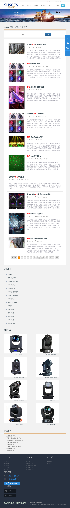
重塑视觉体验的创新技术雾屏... (14, 440)
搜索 (48, 34)
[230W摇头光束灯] (51, 413)
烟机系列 (10, 306)
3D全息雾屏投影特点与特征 (13, 446)
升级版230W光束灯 (19, 424)
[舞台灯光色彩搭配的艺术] (17, 97)
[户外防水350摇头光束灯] (51, 390)
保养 (28, 179)
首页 (23, 5)
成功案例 (36, 5)
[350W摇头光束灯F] (19, 343)
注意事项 (45, 66)
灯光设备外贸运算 (35, 214)
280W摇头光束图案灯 (19, 401)
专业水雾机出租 (10, 448)
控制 (47, 159)
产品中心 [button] (43, 5)
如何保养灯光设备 (16, 177)
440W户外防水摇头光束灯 (51, 377)
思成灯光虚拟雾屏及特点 (13, 442)
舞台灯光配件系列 (12, 302)
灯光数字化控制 (34, 156)
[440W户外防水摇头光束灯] (51, 367)
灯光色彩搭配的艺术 (35, 87)
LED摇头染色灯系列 (13, 281)
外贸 (47, 216)
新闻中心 (51, 5)
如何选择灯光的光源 (35, 113)
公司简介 (29, 5)
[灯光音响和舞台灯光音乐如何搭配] (17, 201)
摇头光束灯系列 (12, 278)
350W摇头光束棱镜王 (51, 354)
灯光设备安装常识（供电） (38, 238)
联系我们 (58, 5)
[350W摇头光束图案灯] (19, 367)
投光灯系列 (11, 320)
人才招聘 (6, 467)
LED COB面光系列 (13, 295)
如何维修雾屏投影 (11, 436)
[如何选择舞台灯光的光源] (17, 122)
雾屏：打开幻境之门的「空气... (14, 438)
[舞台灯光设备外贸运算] (17, 223)
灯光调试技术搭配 (35, 137)
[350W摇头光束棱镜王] (51, 343)
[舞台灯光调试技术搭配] (17, 141)
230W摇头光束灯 (51, 424)
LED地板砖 (11, 299)
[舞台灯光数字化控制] (17, 163)
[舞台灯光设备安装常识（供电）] (17, 242)
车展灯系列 (11, 309)
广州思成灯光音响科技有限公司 (40, 504)
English (63, 1)
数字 (44, 159)
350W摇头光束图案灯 (19, 377)
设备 (25, 179)
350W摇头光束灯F (19, 354)
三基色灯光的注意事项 (36, 44)
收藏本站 (50, 1)
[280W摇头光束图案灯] (19, 390)
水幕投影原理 (10, 450)
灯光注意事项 (33, 63)
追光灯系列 (11, 313)
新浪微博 (11, 495)
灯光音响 (39, 197)
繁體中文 (57, 1)
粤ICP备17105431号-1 (60, 504)
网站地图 (49, 461)
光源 (44, 116)
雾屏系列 (10, 274)
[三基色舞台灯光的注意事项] (17, 48)
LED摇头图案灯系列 (13, 292)
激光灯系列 (11, 316)
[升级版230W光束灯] (19, 413)
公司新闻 (6, 465)
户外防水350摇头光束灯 (51, 401)
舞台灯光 (40, 47)
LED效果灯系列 (12, 288)
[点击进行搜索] (63, 5)
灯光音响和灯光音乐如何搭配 (38, 194)
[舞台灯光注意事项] (17, 72)
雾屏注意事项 (10, 444)
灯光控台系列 (11, 323)
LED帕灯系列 (11, 285)
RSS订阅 (49, 463)
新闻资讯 (7, 431)
